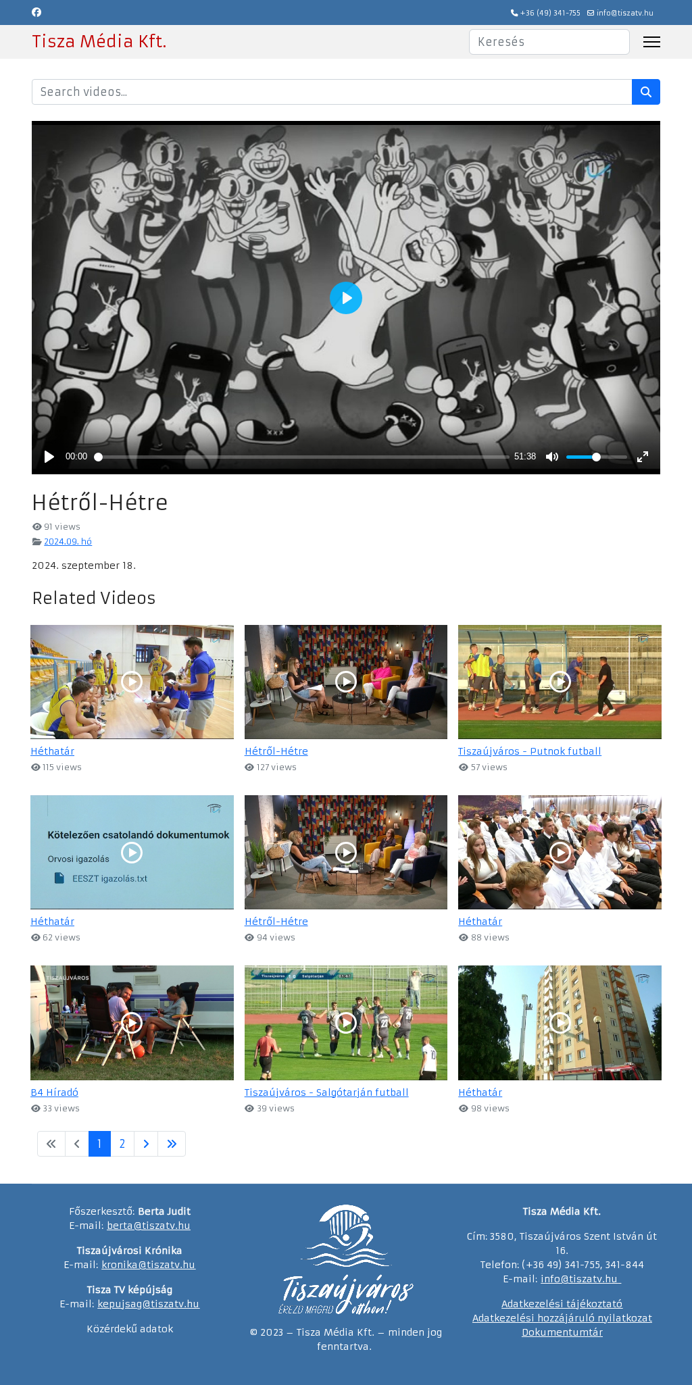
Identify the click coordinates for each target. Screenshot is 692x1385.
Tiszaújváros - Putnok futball (529, 751)
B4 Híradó (54, 1092)
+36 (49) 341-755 (550, 13)
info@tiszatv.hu (625, 13)
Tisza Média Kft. (99, 42)
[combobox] (549, 42)
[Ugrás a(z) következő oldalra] (146, 1144)
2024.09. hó (68, 541)
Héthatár (52, 751)
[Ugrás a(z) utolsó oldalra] (171, 1144)
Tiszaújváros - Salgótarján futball (327, 1092)
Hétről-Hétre (276, 751)
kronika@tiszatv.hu (148, 1265)
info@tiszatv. (573, 1279)
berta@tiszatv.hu (149, 1225)
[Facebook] (36, 12)
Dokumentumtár (562, 1332)
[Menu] (651, 42)
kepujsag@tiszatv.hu (148, 1304)
